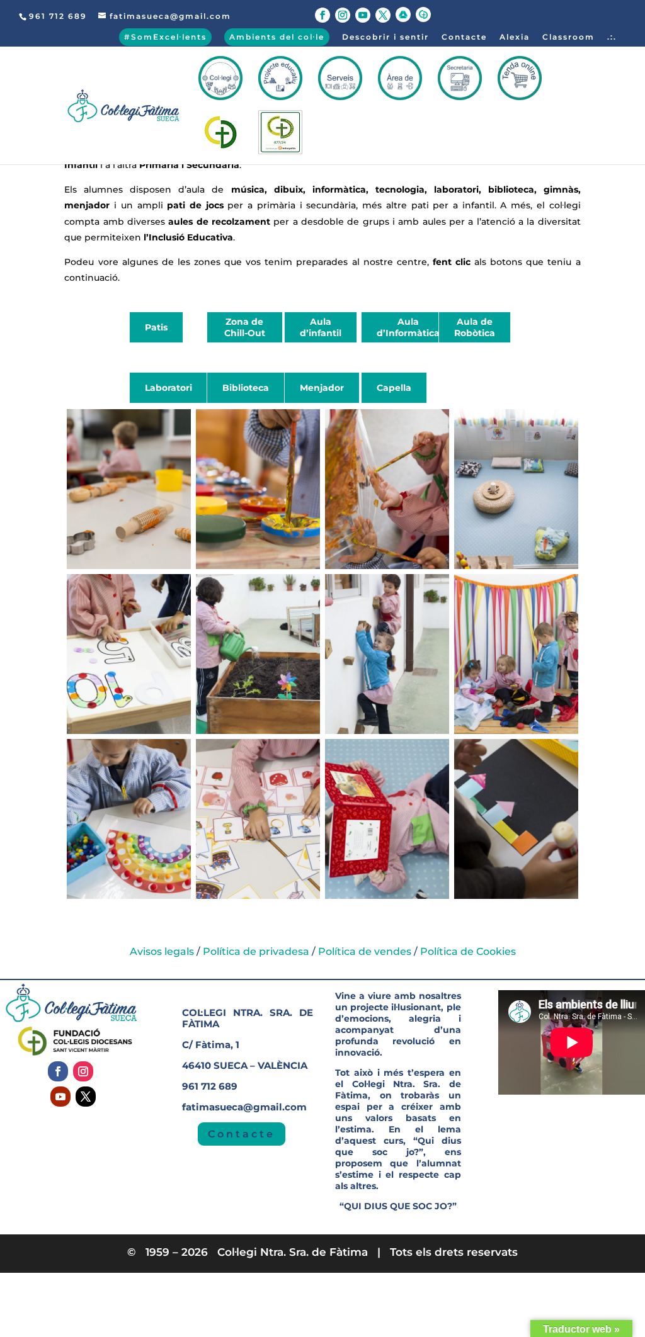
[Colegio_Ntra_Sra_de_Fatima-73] (516, 731)
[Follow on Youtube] (60, 1096)
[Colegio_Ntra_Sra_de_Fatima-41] (387, 566)
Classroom (568, 37)
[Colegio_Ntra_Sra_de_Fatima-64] (258, 731)
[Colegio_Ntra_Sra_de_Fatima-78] (129, 896)
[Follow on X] (86, 1096)
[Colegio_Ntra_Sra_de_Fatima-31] (129, 566)
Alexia (514, 37)
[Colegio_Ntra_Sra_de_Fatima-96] (387, 896)
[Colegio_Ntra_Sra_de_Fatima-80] (258, 896)
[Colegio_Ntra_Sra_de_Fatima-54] (129, 731)
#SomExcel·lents (165, 37)
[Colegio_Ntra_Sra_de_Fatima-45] (516, 566)
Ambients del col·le (276, 37)
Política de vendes (364, 951)
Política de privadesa (256, 951)
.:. (612, 37)
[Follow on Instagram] (83, 1071)
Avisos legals (162, 951)
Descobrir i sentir (385, 37)
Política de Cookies (468, 951)
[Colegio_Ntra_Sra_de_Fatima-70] (387, 731)
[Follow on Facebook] (58, 1071)
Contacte (464, 37)
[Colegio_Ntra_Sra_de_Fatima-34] (258, 566)
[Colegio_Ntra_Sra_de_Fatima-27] (516, 896)
